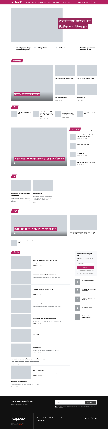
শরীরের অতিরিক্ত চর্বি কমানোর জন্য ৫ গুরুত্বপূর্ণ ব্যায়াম (86, 162)
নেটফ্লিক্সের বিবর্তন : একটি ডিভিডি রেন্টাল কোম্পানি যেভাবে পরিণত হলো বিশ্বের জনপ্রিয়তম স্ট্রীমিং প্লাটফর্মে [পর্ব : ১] (46, 114)
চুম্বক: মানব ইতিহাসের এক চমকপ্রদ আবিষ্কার (85, 78)
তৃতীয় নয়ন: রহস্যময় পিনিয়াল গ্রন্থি (83, 144)
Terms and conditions (58, 418)
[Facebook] (86, 418)
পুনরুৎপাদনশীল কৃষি (37, 194)
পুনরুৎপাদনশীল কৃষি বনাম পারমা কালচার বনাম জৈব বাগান (20, 195)
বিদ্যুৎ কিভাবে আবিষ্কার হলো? (61, 97)
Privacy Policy (41, 420)
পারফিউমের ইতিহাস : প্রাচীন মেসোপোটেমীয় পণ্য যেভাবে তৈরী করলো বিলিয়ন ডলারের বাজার (28, 359)
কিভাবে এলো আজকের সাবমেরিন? (27, 94)
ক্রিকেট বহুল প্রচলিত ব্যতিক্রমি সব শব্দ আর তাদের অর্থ (35, 228)
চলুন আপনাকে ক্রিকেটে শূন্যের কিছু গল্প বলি (82, 233)
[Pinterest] (92, 418)
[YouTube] (95, 418)
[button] (12, 2)
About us (39, 418)
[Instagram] (89, 418)
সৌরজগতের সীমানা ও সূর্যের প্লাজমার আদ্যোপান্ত (64, 78)
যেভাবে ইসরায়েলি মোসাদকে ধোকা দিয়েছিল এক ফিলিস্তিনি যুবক (75, 24)
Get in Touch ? (47, 418)
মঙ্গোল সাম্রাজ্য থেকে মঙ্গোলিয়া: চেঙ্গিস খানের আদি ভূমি (43, 289)
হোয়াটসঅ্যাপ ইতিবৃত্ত (37, 347)
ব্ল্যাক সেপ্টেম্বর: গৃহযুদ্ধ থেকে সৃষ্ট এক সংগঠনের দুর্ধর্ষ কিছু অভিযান (45, 260)
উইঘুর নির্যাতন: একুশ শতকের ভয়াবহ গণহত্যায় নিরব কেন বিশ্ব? (44, 318)
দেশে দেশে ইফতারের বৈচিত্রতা (38, 304)
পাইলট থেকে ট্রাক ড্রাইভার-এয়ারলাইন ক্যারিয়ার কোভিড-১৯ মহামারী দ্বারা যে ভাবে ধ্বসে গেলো (68, 113)
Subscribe (85, 267)
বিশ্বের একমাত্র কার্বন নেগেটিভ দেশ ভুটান (19, 382)
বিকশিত (15, 423)
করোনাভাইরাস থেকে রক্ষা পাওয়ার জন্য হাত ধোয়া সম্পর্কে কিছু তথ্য (39, 158)
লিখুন (89, 2)
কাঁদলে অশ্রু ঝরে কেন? (81, 153)
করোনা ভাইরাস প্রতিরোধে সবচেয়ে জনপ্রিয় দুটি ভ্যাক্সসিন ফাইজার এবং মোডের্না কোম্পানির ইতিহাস (86, 135)
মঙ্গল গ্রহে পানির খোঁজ (81, 97)
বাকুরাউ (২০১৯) (36, 334)
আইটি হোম (20, 424)
